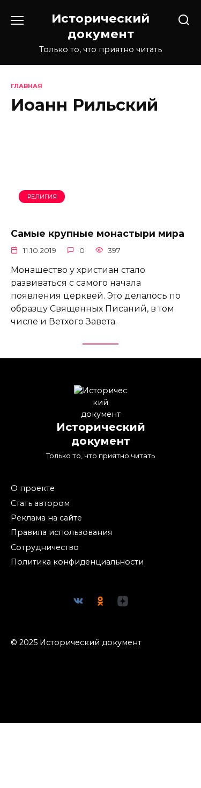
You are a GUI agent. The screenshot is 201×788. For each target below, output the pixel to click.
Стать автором (40, 503)
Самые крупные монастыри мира (97, 233)
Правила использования (61, 532)
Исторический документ (100, 26)
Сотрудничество (45, 547)
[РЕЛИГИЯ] (100, 211)
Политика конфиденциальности (77, 562)
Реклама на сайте (46, 518)
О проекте (33, 488)
